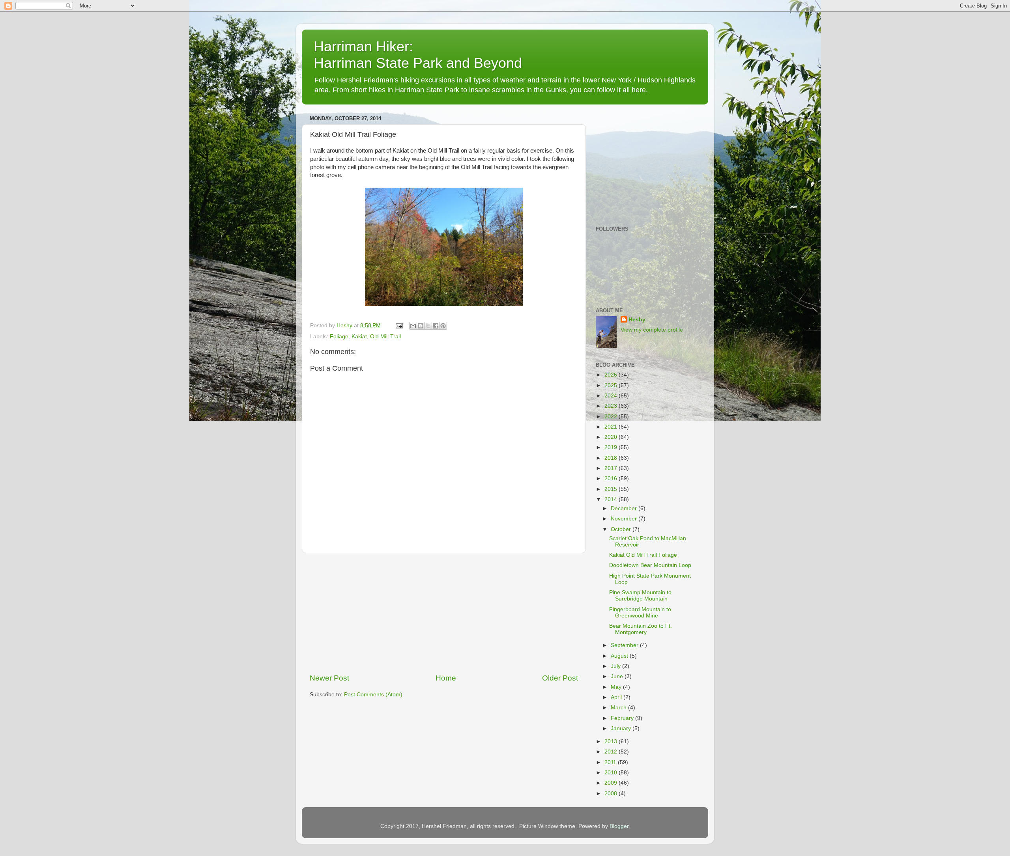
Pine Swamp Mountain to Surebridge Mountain (640, 595)
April (617, 697)
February (623, 718)
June (618, 676)
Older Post (560, 678)
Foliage (339, 336)
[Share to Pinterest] (443, 326)
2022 (611, 417)
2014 (611, 499)
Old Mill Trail (385, 336)
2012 (611, 752)
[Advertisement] (444, 613)
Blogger (619, 826)
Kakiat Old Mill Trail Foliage (643, 555)
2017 (611, 468)
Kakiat (359, 336)
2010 (611, 773)
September (625, 645)
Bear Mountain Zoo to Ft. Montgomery (640, 629)
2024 (611, 396)
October (621, 529)
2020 (611, 437)
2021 (611, 427)
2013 (611, 741)
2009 (611, 783)
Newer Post (329, 678)
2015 (611, 489)
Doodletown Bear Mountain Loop (650, 565)
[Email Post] (398, 325)
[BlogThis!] (421, 326)
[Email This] (413, 326)
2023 (611, 406)
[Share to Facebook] (436, 326)
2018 (611, 458)
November (624, 519)
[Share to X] (428, 326)
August (620, 656)
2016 (611, 478)
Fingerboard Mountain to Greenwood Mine (640, 612)
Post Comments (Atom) (373, 694)
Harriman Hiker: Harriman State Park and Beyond (418, 54)
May (617, 687)
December (624, 508)
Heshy (636, 320)
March (619, 708)
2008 (611, 793)
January (621, 728)
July (616, 666)
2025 (611, 385)
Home (446, 678)
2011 (611, 762)
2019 (611, 447)
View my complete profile (652, 330)
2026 (611, 375)
